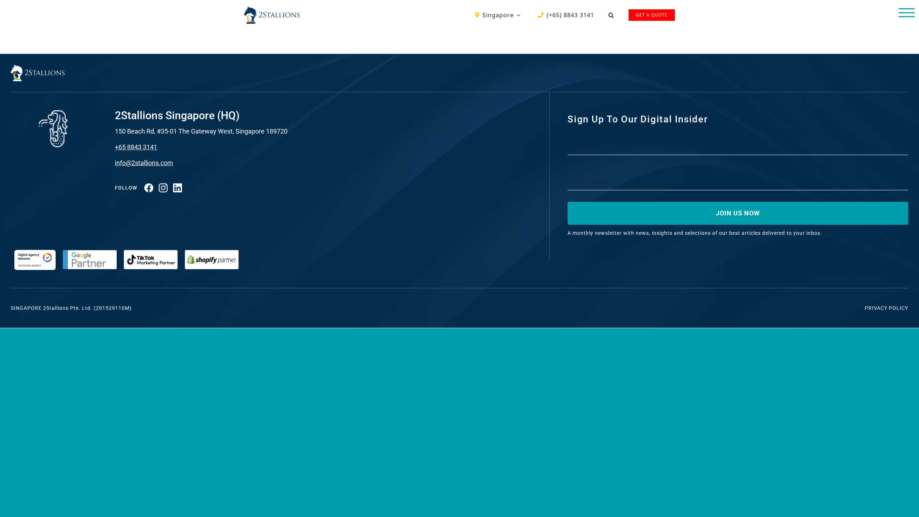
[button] (611, 15)
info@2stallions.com (144, 163)
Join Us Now (738, 213)
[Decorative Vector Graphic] (272, 9)
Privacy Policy (886, 308)
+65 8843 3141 (136, 147)
